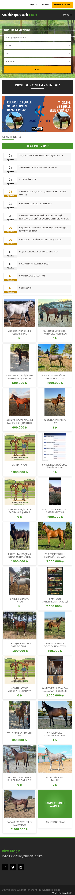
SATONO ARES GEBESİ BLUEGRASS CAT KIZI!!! (20, 779)
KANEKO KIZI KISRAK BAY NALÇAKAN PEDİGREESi (55, 690)
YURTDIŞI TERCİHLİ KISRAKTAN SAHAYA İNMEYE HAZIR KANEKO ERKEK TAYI (55, 558)
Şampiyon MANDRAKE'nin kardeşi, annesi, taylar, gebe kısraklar (55, 603)
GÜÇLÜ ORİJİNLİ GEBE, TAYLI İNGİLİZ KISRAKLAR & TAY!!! (55, 333)
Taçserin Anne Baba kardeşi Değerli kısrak (41, 155)
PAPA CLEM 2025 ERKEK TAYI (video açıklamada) (19, 824)
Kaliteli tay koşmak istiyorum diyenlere (19, 555)
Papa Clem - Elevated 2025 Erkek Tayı (54, 511)
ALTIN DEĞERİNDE (27, 179)
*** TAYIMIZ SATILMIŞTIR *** (19, 734)
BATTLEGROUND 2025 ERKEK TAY (35, 203)
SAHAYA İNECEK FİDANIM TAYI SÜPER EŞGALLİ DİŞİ (19, 422)
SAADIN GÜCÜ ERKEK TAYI (32, 275)
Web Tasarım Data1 (62, 893)
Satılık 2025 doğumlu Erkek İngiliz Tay (55, 377)
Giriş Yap (44, 4)
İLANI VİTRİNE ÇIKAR (54, 822)
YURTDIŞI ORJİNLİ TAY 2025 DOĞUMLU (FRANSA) (19, 646)
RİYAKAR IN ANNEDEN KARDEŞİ (33, 263)
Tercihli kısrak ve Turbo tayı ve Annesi (38, 167)
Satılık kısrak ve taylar (19, 600)
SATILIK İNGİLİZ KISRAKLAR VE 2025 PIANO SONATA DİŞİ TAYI (55, 735)
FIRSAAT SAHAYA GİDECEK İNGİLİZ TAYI (55, 645)
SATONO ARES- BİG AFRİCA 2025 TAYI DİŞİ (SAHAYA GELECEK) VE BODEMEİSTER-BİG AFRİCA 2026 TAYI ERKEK (44, 217)
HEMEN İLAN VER (62, 4)
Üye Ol (33, 4)
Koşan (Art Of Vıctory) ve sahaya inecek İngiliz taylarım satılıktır (43, 229)
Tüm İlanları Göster (37, 145)
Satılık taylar (25, 287)
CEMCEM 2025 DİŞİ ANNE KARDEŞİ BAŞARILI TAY (19, 377)
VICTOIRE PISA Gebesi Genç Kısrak (19, 332)
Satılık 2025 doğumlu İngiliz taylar (55, 466)
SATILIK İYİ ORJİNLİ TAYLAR (55, 779)
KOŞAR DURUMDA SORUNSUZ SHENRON (38, 251)
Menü (66, 14)
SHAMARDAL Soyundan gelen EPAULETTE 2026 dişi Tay (42, 193)
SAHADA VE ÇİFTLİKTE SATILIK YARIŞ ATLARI (40, 239)
